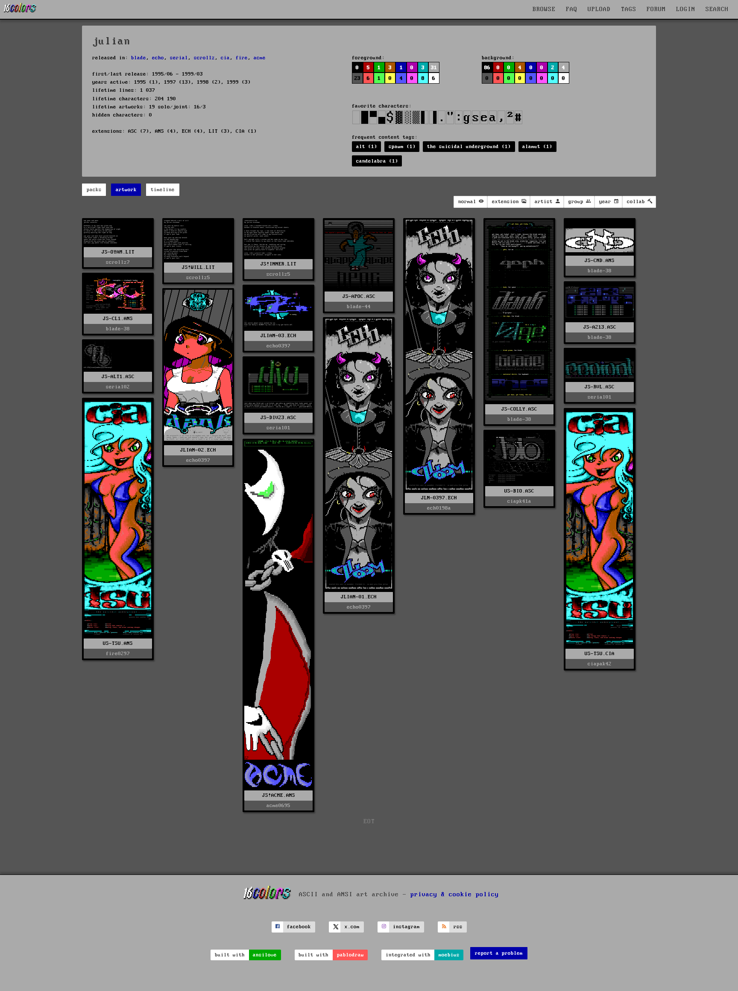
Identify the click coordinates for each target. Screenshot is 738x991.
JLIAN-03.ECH (278, 335)
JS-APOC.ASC (359, 296)
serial (179, 58)
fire (242, 58)
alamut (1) (537, 146)
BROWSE (544, 9)
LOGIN (685, 9)
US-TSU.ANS (118, 643)
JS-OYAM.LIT (118, 252)
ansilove (265, 955)
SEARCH (717, 9)
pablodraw (350, 955)
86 (487, 67)
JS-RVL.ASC (600, 387)
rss (458, 927)
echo (158, 58)
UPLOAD (599, 9)
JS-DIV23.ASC (278, 417)
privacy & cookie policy (454, 894)
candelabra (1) (377, 161)
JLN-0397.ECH (439, 498)
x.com (352, 927)
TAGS (628, 9)
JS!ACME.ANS (278, 795)
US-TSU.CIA (600, 653)
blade (138, 58)
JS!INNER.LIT (278, 264)
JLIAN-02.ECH (198, 450)
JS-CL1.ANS (118, 318)
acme (260, 58)
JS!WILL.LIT (198, 267)
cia (225, 58)
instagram (406, 927)
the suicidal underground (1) (469, 146)
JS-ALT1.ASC (118, 376)
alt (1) (366, 146)
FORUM (656, 9)
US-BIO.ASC (519, 491)
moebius (449, 955)
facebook (299, 927)
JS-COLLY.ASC (519, 409)
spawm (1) (402, 146)
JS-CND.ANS (600, 260)
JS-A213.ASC (599, 327)
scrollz (204, 58)
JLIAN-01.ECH (359, 597)
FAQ (571, 9)
